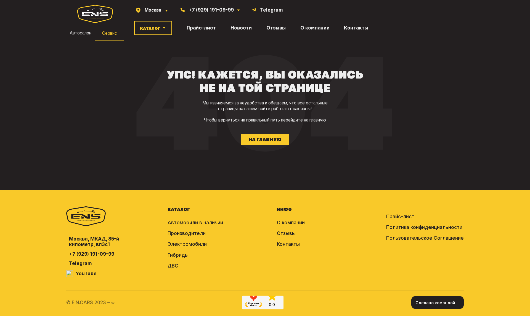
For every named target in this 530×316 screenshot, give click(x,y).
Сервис (109, 33)
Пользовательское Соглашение (425, 238)
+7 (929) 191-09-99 (91, 254)
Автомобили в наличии (195, 222)
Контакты (356, 28)
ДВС (173, 266)
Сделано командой (435, 302)
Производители (187, 233)
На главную (265, 139)
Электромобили (187, 244)
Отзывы (276, 28)
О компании (315, 28)
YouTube (86, 273)
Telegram (80, 263)
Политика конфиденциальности (424, 227)
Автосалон (80, 33)
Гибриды (178, 255)
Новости (241, 28)
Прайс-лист (201, 28)
